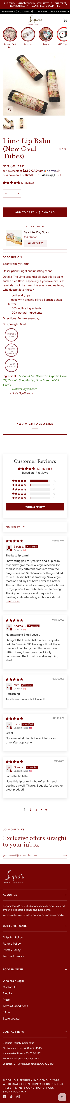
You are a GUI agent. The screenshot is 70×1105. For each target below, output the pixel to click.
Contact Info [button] (13, 1031)
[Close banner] (66, 4)
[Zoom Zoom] (35, 84)
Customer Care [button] (15, 926)
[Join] (62, 855)
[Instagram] (18, 1096)
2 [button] (30, 809)
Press (6, 999)
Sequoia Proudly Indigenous (29, 1080)
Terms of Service (13, 956)
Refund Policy (12, 943)
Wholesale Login (13, 981)
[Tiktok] (11, 1096)
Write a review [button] (35, 506)
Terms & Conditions (15, 1006)
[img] (14, 541)
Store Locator (11, 1018)
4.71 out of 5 (44, 468)
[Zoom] (9, 109)
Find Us (7, 993)
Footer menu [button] (13, 969)
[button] (35, 171)
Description (12, 257)
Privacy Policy (11, 950)
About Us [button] (10, 894)
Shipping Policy (13, 937)
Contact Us (10, 987)
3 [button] (36, 809)
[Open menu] (8, 20)
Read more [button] (13, 601)
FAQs (6, 1012)
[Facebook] (4, 1096)
